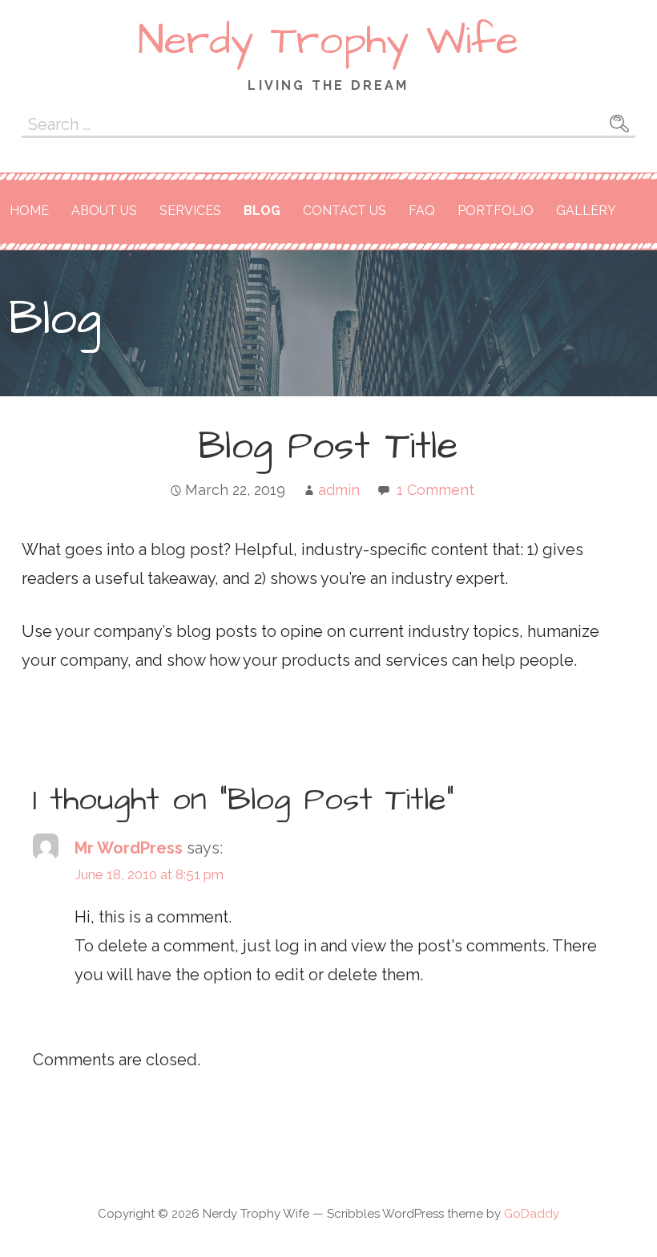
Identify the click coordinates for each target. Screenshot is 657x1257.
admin (339, 489)
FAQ (422, 210)
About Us (104, 210)
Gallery (586, 210)
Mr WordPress (129, 848)
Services (190, 210)
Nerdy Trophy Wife (328, 41)
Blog (262, 210)
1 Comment (435, 489)
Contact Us (344, 210)
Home (29, 210)
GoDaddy (531, 1213)
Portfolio (495, 210)
